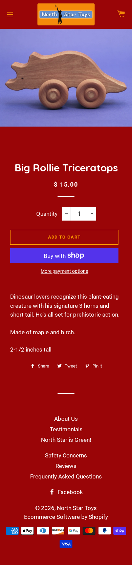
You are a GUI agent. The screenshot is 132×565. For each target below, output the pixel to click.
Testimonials (66, 429)
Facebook (69, 492)
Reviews (66, 466)
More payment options (64, 271)
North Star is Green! (66, 439)
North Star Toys (77, 508)
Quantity (47, 213)
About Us (66, 418)
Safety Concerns (66, 455)
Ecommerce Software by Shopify (66, 516)
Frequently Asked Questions (66, 476)
